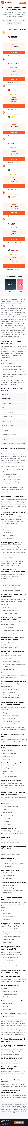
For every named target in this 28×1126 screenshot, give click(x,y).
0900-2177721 (23, 1107)
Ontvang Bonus (19, 1122)
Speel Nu (14, 52)
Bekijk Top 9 (23, 2)
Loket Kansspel (12, 1107)
